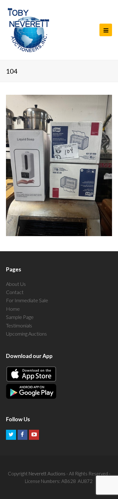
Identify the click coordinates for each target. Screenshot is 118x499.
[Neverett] (28, 30)
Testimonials (19, 325)
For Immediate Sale (27, 300)
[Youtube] (34, 435)
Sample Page (20, 317)
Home (13, 309)
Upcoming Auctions (26, 334)
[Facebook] (23, 435)
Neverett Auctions (47, 473)
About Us (16, 284)
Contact (15, 292)
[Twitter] (11, 435)
